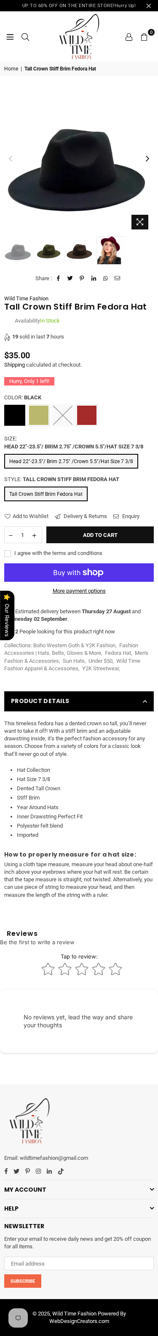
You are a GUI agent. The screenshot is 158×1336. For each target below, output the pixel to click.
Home (11, 69)
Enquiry (130, 516)
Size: (73, 442)
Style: (61, 479)
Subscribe (23, 1281)
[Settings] (129, 36)
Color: (22, 397)
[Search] (25, 36)
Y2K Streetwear (100, 668)
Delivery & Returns (84, 516)
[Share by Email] (117, 278)
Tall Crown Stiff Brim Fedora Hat (46, 494)
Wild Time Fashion (26, 298)
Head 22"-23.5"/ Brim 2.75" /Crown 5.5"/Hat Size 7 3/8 (71, 461)
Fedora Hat (118, 653)
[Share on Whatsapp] (105, 278)
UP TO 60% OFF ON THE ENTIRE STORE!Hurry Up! (79, 5)
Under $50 (100, 661)
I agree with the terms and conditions (57, 553)
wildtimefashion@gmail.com (54, 1158)
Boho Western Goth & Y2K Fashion (74, 645)
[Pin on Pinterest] (82, 278)
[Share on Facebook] (58, 278)
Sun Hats (74, 661)
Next (147, 159)
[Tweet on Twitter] (70, 278)
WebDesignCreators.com (79, 1321)
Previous (10, 159)
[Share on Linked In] (94, 278)
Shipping (14, 365)
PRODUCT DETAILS (40, 701)
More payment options (79, 591)
